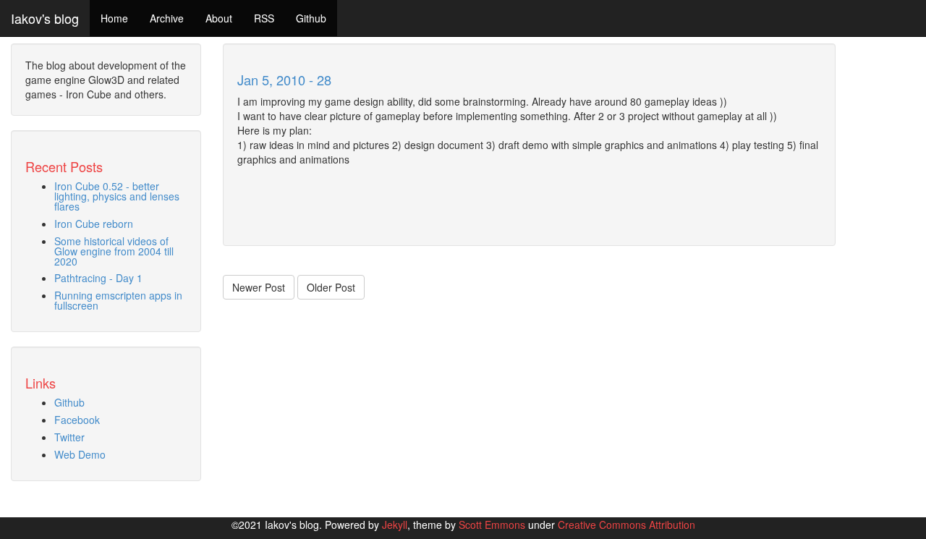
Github (311, 18)
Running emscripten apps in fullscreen (118, 300)
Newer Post (258, 287)
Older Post (331, 287)
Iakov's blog (45, 18)
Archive (167, 18)
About (218, 18)
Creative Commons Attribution (626, 524)
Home (114, 18)
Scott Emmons (492, 524)
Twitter (69, 437)
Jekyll (394, 524)
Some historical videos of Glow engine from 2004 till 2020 (114, 251)
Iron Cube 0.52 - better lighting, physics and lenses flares (116, 196)
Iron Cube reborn (93, 223)
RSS (264, 18)
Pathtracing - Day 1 (98, 278)
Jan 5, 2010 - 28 (284, 79)
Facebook (77, 419)
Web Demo (80, 454)
